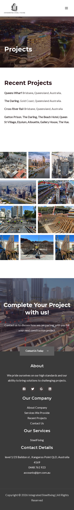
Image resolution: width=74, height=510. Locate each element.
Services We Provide (37, 412)
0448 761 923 (37, 467)
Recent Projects (37, 418)
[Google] (41, 389)
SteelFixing (37, 440)
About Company (37, 407)
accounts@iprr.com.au (37, 472)
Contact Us (37, 423)
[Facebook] (24, 389)
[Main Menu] (66, 8)
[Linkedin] (50, 389)
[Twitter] (32, 389)
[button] (37, 351)
